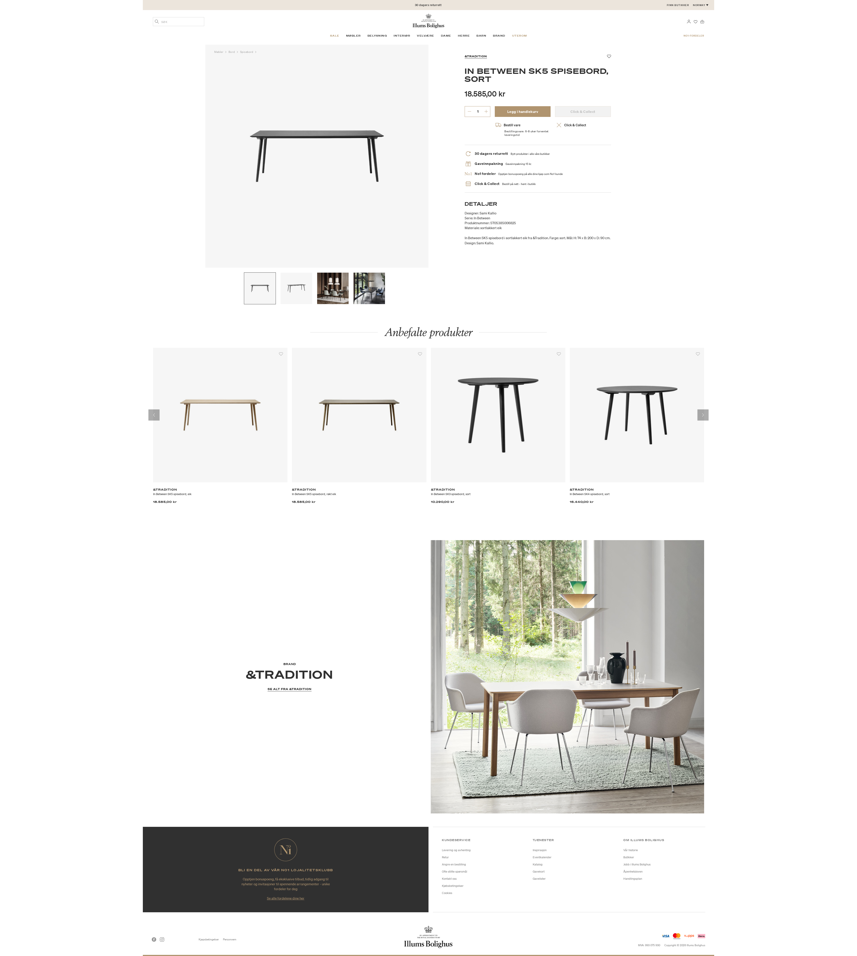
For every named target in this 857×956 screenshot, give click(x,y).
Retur (445, 857)
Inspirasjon (540, 850)
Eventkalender (542, 857)
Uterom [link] (519, 35)
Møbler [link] (353, 35)
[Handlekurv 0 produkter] (702, 21)
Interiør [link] (402, 35)
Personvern (229, 939)
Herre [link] (464, 35)
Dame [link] (446, 35)
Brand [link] (499, 35)
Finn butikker (678, 5)
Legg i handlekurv (522, 111)
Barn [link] (481, 35)
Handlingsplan (632, 879)
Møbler (219, 52)
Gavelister (539, 879)
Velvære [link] (425, 35)
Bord (232, 52)
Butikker (628, 857)
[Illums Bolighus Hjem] (428, 20)
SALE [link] (334, 35)
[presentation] (154, 415)
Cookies (447, 893)
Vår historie (630, 850)
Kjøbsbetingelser (453, 886)
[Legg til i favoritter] (281, 354)
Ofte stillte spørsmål (454, 871)
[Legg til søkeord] (157, 22)
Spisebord (247, 52)
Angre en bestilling (454, 864)
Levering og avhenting (456, 850)
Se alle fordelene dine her (285, 898)
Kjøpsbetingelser (209, 939)
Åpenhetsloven (633, 871)
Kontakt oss (449, 879)
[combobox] (178, 21)
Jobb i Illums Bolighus (637, 864)
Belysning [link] (377, 35)
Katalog (538, 864)
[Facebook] (154, 939)
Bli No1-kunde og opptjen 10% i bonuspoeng (428, 5)
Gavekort (539, 871)
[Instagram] (162, 939)
